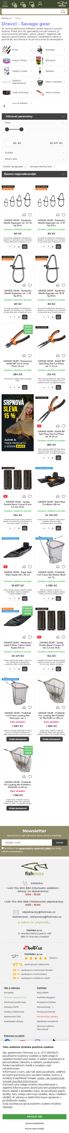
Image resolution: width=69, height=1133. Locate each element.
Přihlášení (40, 4)
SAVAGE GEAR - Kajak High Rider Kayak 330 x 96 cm (18, 573)
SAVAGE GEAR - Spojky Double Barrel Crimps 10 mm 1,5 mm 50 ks (51, 645)
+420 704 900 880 (18, 888)
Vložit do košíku (24, 246)
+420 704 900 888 (16, 901)
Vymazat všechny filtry (41, 167)
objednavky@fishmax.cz (39, 912)
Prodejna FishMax (46, 1002)
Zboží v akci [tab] (11, 159)
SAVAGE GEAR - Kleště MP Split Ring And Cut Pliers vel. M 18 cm (51, 434)
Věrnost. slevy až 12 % (15, 998)
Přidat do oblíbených (30, 215)
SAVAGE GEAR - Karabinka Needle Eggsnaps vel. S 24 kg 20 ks (51, 223)
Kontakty (8, 993)
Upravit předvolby (34, 1123)
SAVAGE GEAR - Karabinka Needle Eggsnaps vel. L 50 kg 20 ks (17, 293)
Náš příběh (43, 993)
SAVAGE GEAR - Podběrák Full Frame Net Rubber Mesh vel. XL (51, 575)
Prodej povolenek (46, 1012)
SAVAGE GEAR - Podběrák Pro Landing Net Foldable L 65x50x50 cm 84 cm (17, 784)
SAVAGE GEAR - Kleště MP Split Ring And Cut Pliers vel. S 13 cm (51, 363)
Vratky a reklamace (14, 1012)
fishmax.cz (62, 4)
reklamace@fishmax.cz (45, 917)
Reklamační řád (12, 1017)
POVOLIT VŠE (34, 1117)
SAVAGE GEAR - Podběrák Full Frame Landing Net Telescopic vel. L (17, 715)
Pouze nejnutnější (34, 1129)
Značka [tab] (9, 153)
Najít (63, 12)
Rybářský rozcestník (47, 1021)
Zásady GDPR (11, 1007)
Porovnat (24, 6)
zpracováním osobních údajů (35, 848)
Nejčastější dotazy (13, 1021)
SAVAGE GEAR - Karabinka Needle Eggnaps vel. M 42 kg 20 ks (51, 293)
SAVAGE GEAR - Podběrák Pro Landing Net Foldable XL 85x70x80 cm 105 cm (51, 715)
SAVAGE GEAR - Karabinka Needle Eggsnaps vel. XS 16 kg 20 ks (18, 223)
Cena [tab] (7, 123)
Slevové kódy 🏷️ (45, 1007)
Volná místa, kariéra (47, 1017)
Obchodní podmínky (15, 1002)
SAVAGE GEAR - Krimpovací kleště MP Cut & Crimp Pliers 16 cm (18, 363)
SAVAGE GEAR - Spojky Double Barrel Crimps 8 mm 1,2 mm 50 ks (18, 504)
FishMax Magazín (46, 998)
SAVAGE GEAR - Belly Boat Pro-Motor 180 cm (51, 503)
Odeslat (59, 843)
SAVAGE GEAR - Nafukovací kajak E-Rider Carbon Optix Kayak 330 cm (18, 645)
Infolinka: (37, 883)
